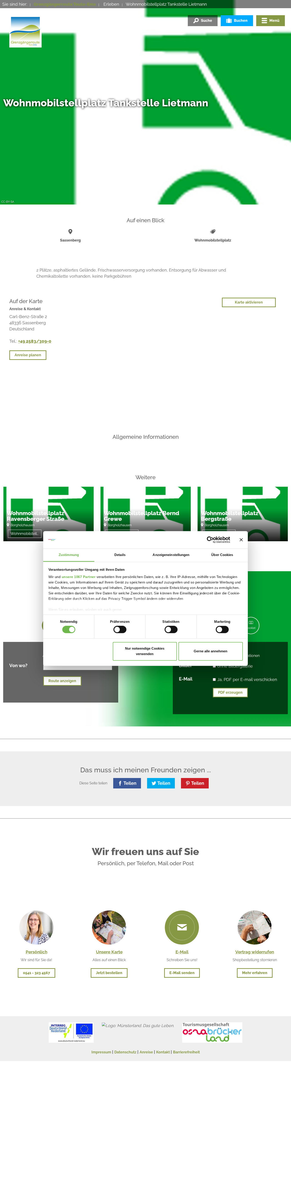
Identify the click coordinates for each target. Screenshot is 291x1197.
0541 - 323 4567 (36, 973)
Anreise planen (28, 355)
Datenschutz (125, 1052)
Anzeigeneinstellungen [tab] (171, 555)
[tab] (250, 625)
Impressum (101, 1052)
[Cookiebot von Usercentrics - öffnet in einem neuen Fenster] (210, 539)
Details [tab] (119, 555)
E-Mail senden (182, 973)
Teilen (129, 783)
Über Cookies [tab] (222, 555)
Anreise (146, 1052)
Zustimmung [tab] (69, 555)
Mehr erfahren (254, 973)
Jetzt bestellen (109, 973)
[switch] (119, 629)
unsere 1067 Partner (79, 577)
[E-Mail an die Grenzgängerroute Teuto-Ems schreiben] (182, 927)
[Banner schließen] (241, 539)
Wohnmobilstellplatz (25, 533)
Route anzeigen (62, 681)
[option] (48, 517)
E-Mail (185, 678)
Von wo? (18, 665)
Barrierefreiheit (186, 1052)
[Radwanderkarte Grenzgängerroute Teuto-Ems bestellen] (109, 927)
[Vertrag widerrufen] (255, 927)
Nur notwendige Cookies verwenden (144, 651)
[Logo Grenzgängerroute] (25, 31)
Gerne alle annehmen (210, 651)
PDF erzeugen (230, 692)
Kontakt (163, 1052)
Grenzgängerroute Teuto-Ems (65, 4)
